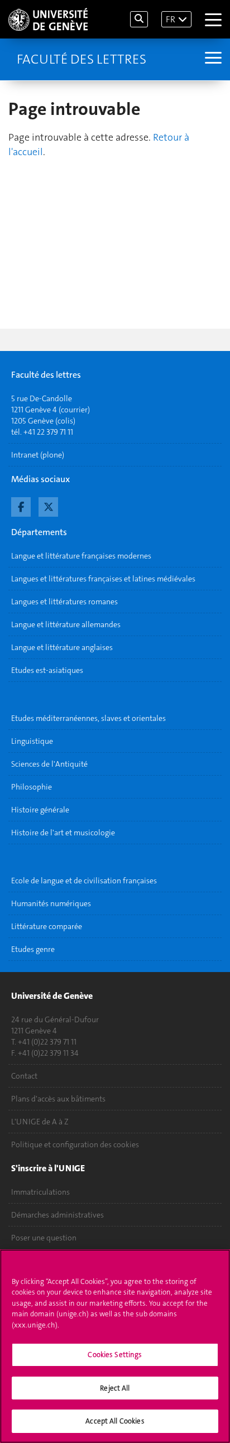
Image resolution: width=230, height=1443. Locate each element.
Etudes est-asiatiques (47, 670)
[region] (115, 1346)
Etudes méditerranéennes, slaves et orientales (88, 718)
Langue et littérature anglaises (62, 647)
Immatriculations (40, 1192)
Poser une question (43, 1238)
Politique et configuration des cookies (75, 1144)
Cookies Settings (115, 1354)
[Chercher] (139, 19)
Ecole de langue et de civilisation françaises (84, 881)
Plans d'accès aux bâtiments (58, 1099)
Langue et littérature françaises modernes (81, 556)
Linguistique (32, 741)
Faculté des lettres (81, 59)
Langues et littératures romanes (64, 602)
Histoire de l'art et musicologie (63, 833)
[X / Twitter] (48, 506)
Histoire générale (40, 810)
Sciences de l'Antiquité (49, 764)
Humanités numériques (51, 903)
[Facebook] (20, 506)
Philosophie (31, 787)
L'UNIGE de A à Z (40, 1122)
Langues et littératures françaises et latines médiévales (103, 579)
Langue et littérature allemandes (66, 624)
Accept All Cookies (114, 1421)
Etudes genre (33, 949)
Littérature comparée (46, 926)
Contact (24, 1076)
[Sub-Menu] (212, 59)
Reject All (115, 1388)
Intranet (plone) (37, 455)
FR (170, 19)
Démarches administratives (57, 1215)
